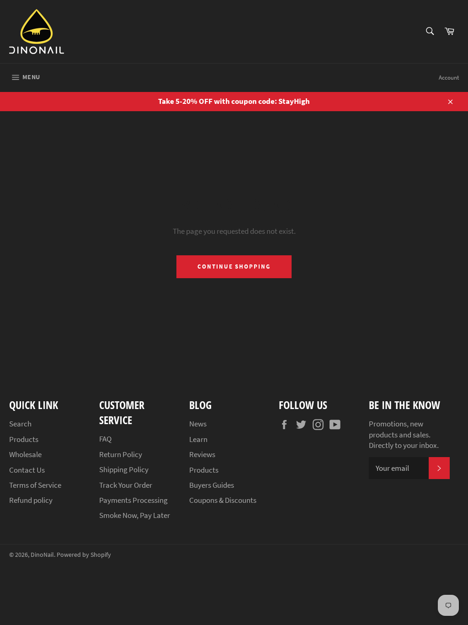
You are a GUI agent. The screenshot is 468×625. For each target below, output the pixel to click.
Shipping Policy (124, 469)
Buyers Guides (211, 485)
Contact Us (27, 470)
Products (23, 439)
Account (449, 77)
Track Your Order (125, 485)
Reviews (202, 454)
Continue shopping (234, 266)
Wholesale (25, 454)
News (198, 424)
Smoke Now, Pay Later (134, 515)
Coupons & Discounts (222, 500)
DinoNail (42, 555)
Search (20, 424)
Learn (198, 439)
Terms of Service (35, 485)
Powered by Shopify (84, 555)
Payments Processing (133, 500)
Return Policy (120, 454)
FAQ (105, 439)
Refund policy (31, 500)
